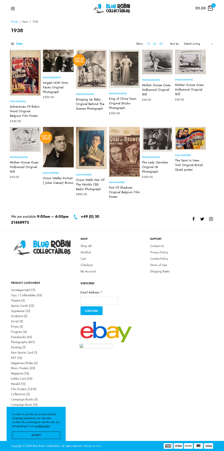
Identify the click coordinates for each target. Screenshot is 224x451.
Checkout (86, 265)
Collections (18, 394)
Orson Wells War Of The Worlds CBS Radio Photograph (90, 184)
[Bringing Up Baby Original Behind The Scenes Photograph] (91, 69)
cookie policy (42, 426)
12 (148, 43)
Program (16, 331)
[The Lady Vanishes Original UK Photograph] (157, 139)
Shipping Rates (160, 271)
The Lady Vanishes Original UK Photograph (155, 167)
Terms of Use (158, 265)
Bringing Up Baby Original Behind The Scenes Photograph (90, 104)
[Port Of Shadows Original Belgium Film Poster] (124, 152)
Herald (15, 383)
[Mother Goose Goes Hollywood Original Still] (157, 62)
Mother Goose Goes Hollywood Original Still (156, 90)
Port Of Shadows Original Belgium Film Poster (124, 192)
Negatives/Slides (22, 363)
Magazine (17, 373)
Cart (83, 258)
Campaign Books (22, 399)
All (161, 43)
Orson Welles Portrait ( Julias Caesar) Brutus (58, 180)
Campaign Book (21, 404)
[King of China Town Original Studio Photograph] (124, 69)
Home (14, 22)
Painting (16, 347)
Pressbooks (18, 337)
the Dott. (97, 446)
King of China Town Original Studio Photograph (122, 103)
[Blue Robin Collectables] (112, 8)
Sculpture (17, 316)
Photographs (52, 77)
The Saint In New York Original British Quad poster (189, 165)
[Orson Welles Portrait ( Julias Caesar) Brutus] (58, 147)
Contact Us (157, 246)
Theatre (15, 300)
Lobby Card (18, 378)
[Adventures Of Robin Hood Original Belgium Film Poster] (25, 73)
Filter (19, 44)
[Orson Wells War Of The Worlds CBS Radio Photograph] (91, 148)
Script (15, 321)
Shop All (85, 246)
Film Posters (18, 101)
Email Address (91, 292)
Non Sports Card (22, 352)
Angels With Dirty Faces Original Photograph (55, 87)
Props (15, 326)
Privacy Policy (159, 252)
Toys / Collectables (23, 295)
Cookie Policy (159, 258)
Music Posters (20, 368)
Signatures (17, 311)
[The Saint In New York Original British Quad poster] (190, 138)
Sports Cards (19, 305)
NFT (13, 357)
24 (154, 43)
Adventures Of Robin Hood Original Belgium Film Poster (25, 111)
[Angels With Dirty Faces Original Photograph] (58, 61)
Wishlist (85, 252)
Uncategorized (20, 290)
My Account (88, 271)
